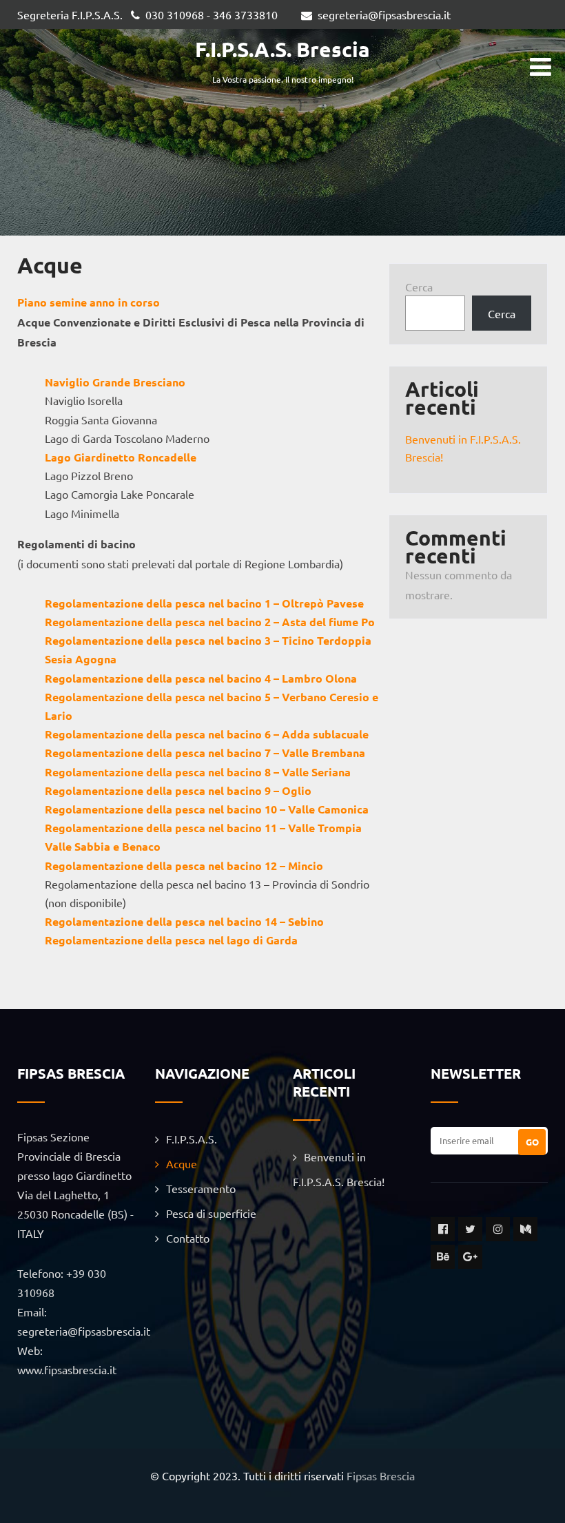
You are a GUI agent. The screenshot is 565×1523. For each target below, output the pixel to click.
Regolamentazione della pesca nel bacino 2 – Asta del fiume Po (210, 621)
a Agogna (91, 659)
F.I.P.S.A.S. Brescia (282, 49)
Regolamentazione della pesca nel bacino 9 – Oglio (178, 790)
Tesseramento (201, 1188)
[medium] (525, 1229)
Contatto (187, 1238)
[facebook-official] (443, 1229)
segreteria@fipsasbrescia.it (384, 14)
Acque (181, 1163)
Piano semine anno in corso (88, 302)
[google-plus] (470, 1257)
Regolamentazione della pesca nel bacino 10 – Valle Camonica (207, 809)
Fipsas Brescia (381, 1475)
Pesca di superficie (211, 1213)
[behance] (443, 1257)
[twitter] (470, 1229)
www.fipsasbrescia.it (66, 1369)
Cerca (419, 286)
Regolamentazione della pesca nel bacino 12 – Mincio (184, 865)
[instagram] (498, 1229)
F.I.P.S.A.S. (191, 1139)
